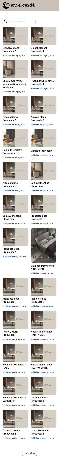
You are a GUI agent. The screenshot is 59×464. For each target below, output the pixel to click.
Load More (29, 453)
